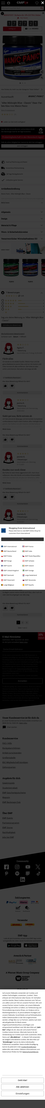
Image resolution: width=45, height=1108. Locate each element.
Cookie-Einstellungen (28, 1047)
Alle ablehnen (22, 1087)
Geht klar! (22, 1080)
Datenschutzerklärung (30, 1052)
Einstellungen (22, 1093)
